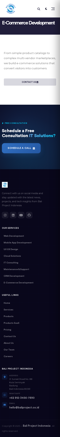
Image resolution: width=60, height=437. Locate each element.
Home (7, 303)
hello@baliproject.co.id (24, 407)
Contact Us (29, 82)
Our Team (9, 350)
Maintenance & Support (16, 269)
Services (8, 310)
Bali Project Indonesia (37, 425)
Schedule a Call (19, 148)
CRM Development (14, 276)
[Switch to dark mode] (46, 9)
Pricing (7, 330)
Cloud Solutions (12, 256)
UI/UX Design (11, 249)
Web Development (14, 236)
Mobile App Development (18, 243)
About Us (9, 343)
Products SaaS (11, 323)
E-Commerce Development (18, 283)
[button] (52, 9)
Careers (8, 356)
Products (8, 316)
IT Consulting (11, 263)
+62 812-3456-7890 (22, 397)
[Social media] (5, 215)
